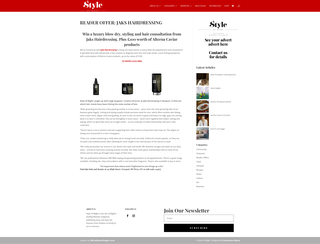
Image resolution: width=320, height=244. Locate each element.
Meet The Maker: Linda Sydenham (223, 75)
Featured (200, 153)
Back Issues (200, 6)
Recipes (199, 170)
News (198, 174)
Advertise (184, 6)
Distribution (215, 6)
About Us (154, 6)
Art (197, 182)
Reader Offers (202, 157)
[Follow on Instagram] (133, 215)
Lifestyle (200, 165)
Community (201, 149)
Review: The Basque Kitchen (220, 102)
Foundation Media (231, 240)
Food (198, 161)
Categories (169, 6)
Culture (199, 178)
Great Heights (215, 88)
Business (200, 186)
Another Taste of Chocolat (220, 115)
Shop (226, 6)
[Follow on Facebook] (127, 215)
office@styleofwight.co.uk (102, 240)
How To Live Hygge (217, 129)
